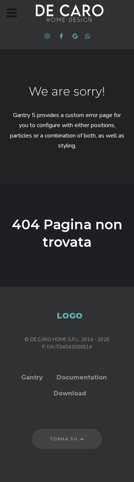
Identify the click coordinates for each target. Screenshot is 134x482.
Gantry (32, 377)
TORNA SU (64, 438)
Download (70, 393)
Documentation (82, 377)
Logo (70, 315)
